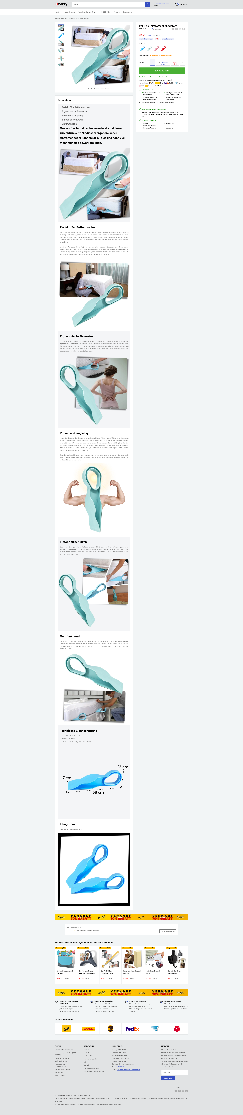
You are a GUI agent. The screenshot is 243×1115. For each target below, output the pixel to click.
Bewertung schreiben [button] (168, 931)
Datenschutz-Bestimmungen (64, 1050)
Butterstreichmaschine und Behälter (131, 972)
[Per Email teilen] (183, 28)
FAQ (85, 1062)
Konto (156, 5)
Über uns (117, 12)
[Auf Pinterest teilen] (176, 28)
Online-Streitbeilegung (91, 1068)
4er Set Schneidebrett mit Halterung (65, 972)
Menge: (141, 62)
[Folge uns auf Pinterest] (179, 1091)
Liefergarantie (146, 90)
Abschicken (168, 1078)
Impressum (59, 1072)
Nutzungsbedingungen (62, 1058)
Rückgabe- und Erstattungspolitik (61, 1065)
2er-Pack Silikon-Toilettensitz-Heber (107, 972)
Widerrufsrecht (60, 1075)
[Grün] (149, 49)
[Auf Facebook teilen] (173, 28)
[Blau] (142, 49)
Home (57, 18)
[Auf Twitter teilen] (180, 28)
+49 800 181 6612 (105, 12)
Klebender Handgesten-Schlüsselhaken (175, 972)
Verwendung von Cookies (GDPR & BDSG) (66, 1054)
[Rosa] (156, 49)
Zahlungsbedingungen (62, 1069)
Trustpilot (87, 1065)
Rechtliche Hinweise (90, 1059)
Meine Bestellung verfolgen (87, 12)
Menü (57, 12)
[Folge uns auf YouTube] (183, 1091)
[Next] (188, 964)
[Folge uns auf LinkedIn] (186, 1091)
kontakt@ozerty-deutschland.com (128, 1069)
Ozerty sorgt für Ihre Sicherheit (94, 1071)
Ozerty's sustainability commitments (154, 109)
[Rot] (163, 49)
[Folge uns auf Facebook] (175, 1091)
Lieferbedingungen (61, 1061)
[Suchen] (147, 4)
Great (151, 29)
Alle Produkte (64, 18)
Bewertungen (127, 12)
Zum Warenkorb (162, 71)
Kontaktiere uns (69, 12)
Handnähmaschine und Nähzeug (153, 972)
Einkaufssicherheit (148, 120)
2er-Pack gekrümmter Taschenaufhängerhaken (87, 972)
